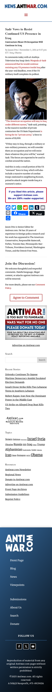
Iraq (12, 52)
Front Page (17, 560)
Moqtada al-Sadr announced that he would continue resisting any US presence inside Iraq (25, 64)
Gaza (14, 455)
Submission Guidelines (17, 494)
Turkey (33, 450)
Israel (32, 439)
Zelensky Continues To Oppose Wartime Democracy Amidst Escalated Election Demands (25, 378)
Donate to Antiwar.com (17, 479)
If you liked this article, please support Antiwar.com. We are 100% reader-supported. (26, 195)
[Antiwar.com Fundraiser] (26, 339)
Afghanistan (13, 449)
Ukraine (9, 444)
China (35, 445)
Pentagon (21, 455)
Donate (14, 624)
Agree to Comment (26, 297)
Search (14, 615)
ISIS (24, 444)
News (13, 576)
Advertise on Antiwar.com (26, 345)
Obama (18, 52)
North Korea (24, 439)
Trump (41, 444)
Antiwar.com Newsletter (18, 469)
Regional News (13, 474)
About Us (16, 607)
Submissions (18, 599)
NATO (28, 455)
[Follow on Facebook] (19, 646)
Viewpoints (17, 585)
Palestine (39, 450)
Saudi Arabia (27, 450)
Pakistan (16, 439)
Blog (13, 568)
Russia (18, 444)
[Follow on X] (26, 646)
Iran (8, 455)
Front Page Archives (16, 489)
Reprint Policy (12, 499)
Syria (41, 439)
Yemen (8, 439)
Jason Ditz (13, 50)
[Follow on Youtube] (33, 646)
